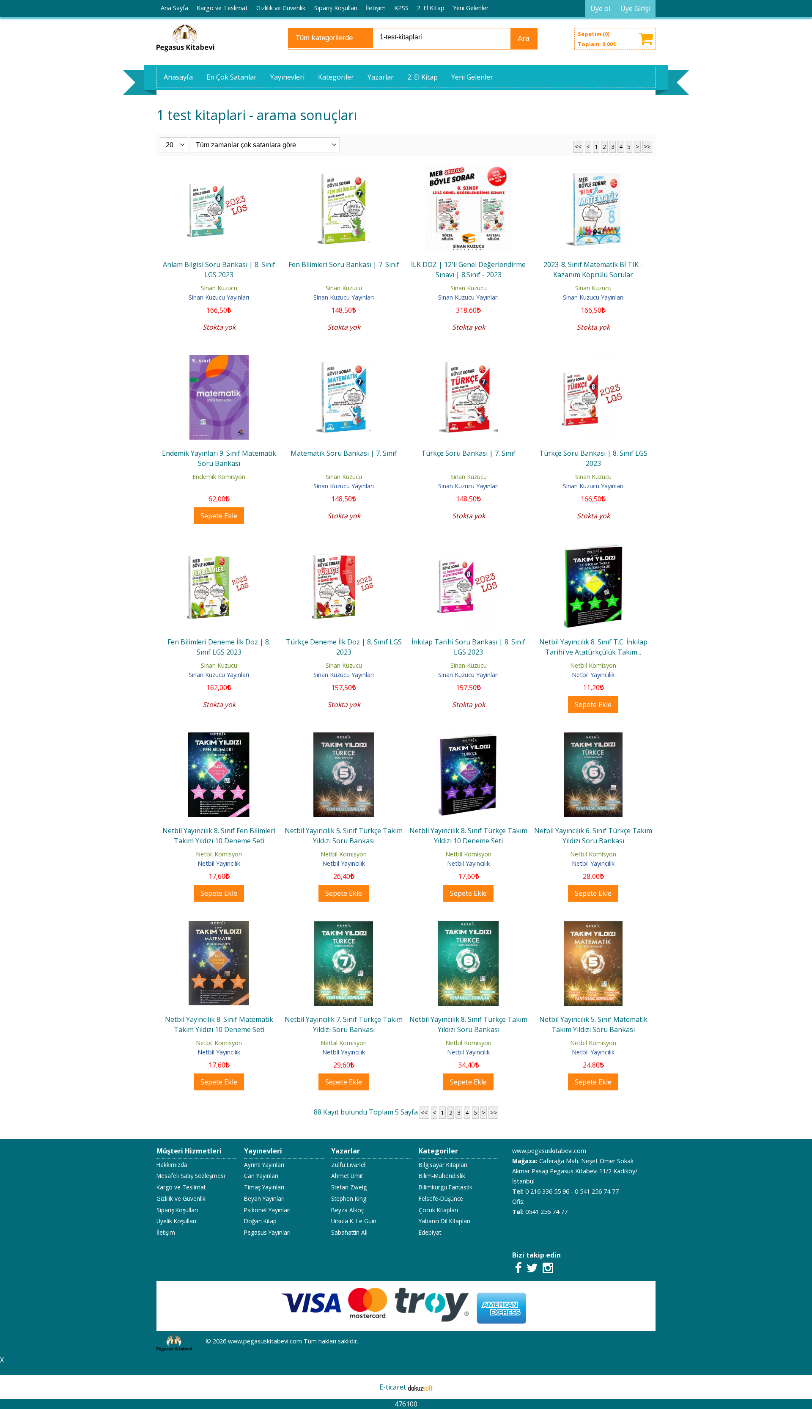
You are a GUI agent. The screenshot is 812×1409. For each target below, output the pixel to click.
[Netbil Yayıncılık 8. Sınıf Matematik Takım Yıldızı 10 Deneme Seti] (219, 926)
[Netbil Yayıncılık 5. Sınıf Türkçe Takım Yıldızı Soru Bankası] (343, 737)
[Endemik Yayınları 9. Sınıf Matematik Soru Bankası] (219, 360)
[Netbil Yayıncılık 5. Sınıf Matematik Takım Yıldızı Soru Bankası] (593, 926)
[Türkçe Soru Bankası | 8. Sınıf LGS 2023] (593, 360)
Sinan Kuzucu (219, 288)
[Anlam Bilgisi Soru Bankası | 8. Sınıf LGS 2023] (219, 171)
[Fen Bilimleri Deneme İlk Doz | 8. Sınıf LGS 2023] (219, 548)
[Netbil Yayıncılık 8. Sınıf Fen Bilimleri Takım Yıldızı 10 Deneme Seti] (219, 737)
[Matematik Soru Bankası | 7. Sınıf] (343, 360)
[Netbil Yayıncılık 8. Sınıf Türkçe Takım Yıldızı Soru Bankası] (468, 926)
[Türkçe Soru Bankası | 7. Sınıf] (469, 360)
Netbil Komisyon (593, 665)
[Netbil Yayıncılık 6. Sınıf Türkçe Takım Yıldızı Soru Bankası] (593, 737)
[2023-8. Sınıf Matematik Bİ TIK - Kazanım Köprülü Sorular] (593, 171)
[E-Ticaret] (420, 1387)
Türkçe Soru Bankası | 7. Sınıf (468, 453)
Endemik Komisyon (218, 477)
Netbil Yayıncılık (593, 675)
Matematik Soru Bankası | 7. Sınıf (344, 453)
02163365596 (574, 1232)
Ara (523, 38)
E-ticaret (392, 1387)
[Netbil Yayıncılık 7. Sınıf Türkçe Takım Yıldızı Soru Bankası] (343, 926)
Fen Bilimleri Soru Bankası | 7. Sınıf (343, 264)
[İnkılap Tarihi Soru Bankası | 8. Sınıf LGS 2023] (468, 548)
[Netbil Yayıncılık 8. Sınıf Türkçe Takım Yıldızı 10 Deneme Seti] (468, 737)
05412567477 (530, 1232)
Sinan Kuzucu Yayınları (219, 297)
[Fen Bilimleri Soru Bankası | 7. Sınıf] (344, 171)
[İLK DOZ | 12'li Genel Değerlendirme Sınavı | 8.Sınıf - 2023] (468, 171)
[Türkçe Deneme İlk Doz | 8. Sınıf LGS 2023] (344, 548)
